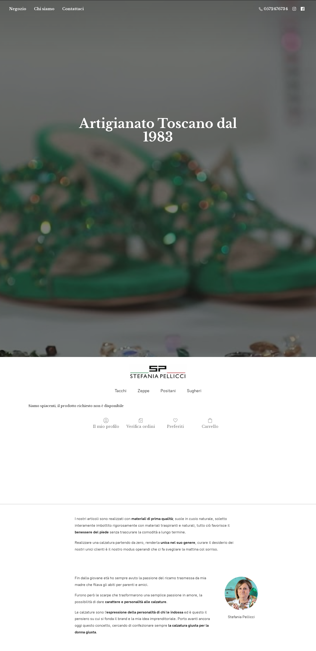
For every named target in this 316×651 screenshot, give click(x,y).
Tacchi (121, 390)
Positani (168, 390)
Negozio (17, 8)
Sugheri (194, 390)
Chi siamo (44, 8)
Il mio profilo (106, 426)
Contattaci (73, 8)
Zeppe (143, 390)
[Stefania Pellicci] (158, 372)
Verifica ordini (140, 426)
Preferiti (175, 426)
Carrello (210, 426)
